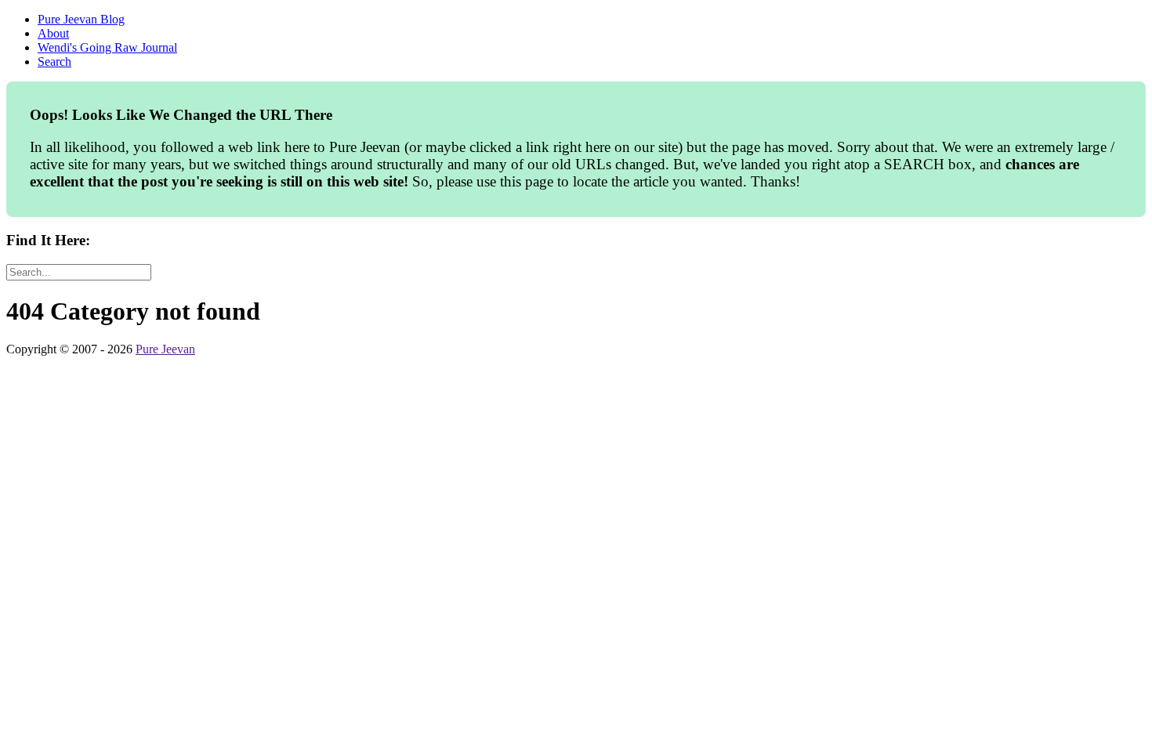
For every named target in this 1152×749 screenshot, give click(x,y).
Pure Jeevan (165, 349)
